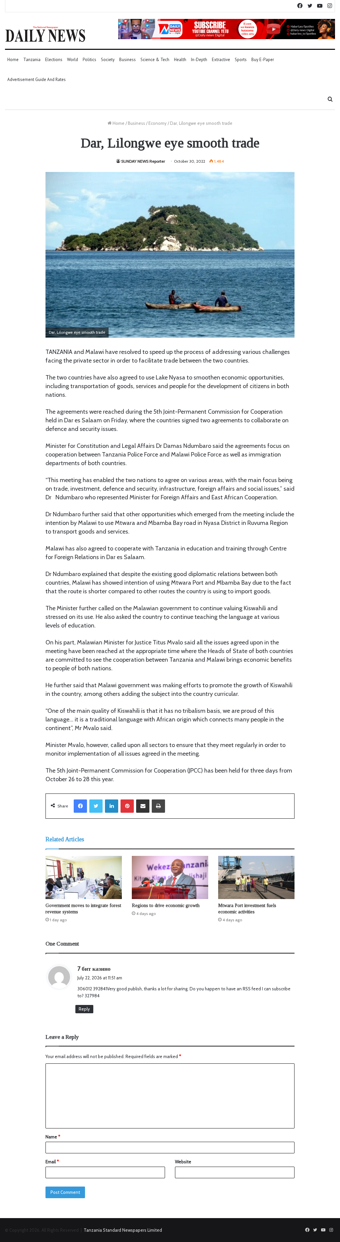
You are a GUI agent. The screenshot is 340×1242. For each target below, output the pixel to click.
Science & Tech (154, 59)
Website (183, 1161)
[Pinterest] (127, 806)
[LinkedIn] (111, 806)
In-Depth (199, 59)
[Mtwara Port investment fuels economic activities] (256, 877)
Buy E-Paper (262, 59)
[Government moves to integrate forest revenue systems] (83, 877)
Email (52, 1161)
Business (127, 59)
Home (13, 59)
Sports (241, 59)
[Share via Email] (142, 806)
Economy (157, 123)
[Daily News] (45, 34)
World (72, 59)
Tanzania (32, 59)
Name (52, 1136)
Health (180, 59)
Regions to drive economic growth (166, 905)
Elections (53, 59)
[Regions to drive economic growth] (170, 877)
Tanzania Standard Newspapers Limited (123, 1230)
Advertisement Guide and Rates (36, 79)
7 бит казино (94, 968)
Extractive (221, 59)
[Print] (158, 806)
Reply (84, 1009)
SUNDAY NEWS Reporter (143, 161)
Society (108, 59)
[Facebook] (80, 806)
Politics (89, 59)
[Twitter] (96, 806)
